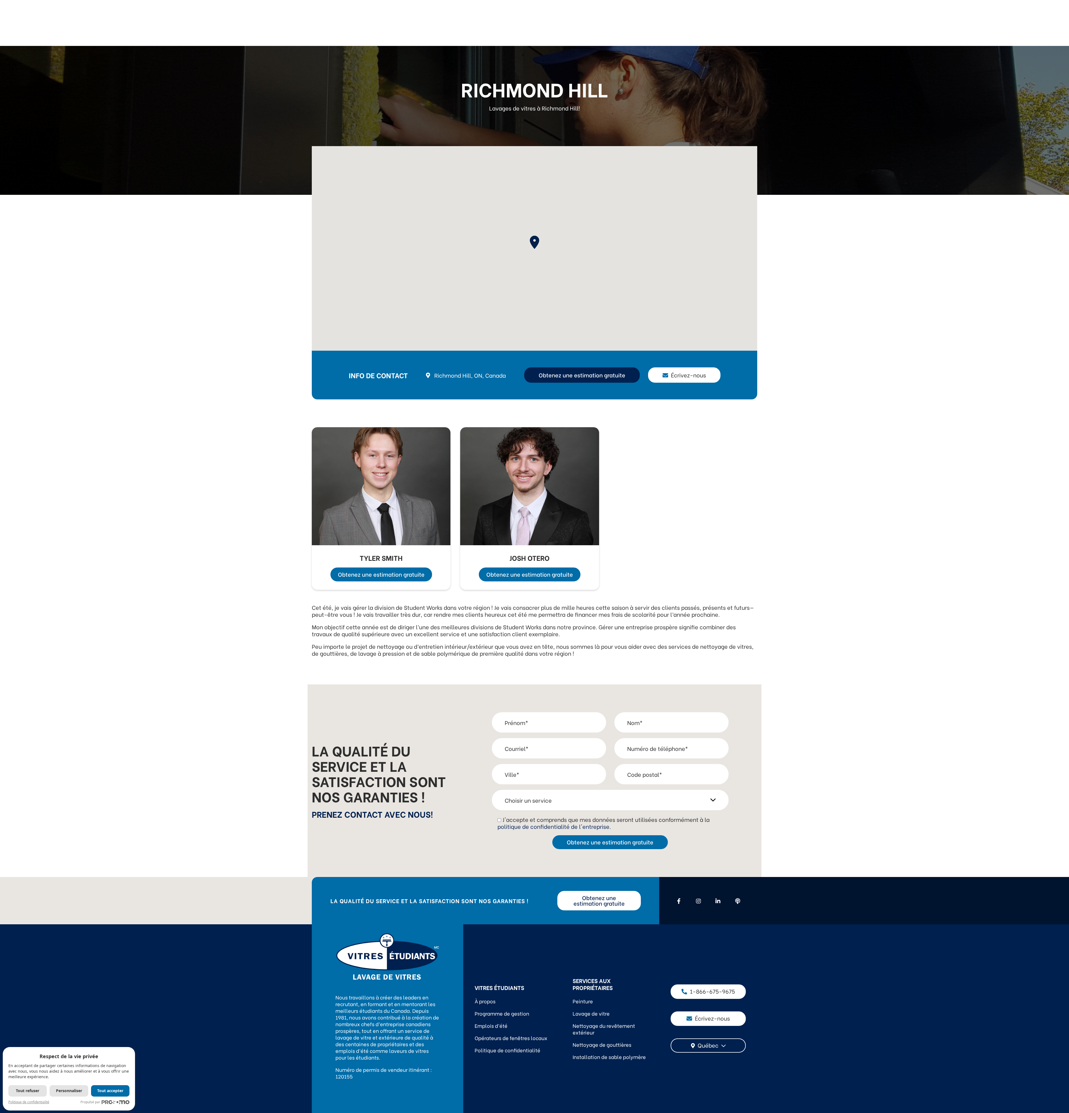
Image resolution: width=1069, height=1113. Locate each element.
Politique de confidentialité (507, 1050)
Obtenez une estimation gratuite (582, 375)
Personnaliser (69, 1090)
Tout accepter (110, 1090)
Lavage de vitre (591, 1013)
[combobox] (708, 1045)
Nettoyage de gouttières (602, 1044)
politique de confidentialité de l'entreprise (553, 826)
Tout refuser (27, 1090)
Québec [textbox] (708, 1045)
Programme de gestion (502, 1013)
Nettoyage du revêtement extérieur (604, 1029)
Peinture (583, 1001)
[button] (534, 242)
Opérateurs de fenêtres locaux (511, 1037)
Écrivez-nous (688, 375)
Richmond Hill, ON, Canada (470, 375)
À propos (485, 1001)
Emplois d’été (491, 1025)
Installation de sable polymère (609, 1056)
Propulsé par (90, 1102)
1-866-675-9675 (712, 991)
